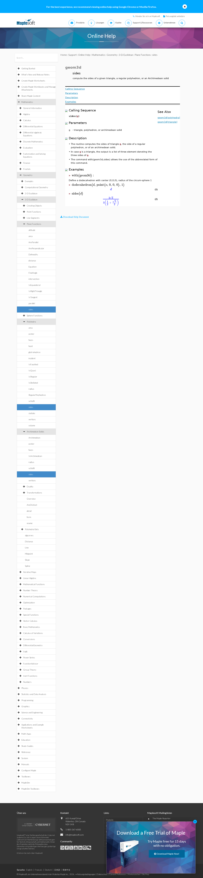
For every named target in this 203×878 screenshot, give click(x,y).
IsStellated (33, 382)
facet (31, 346)
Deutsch (48, 870)
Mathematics (27, 102)
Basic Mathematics (31, 627)
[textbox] (83, 175)
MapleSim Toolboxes (30, 788)
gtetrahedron (34, 352)
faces (31, 340)
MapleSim (25, 782)
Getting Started (28, 68)
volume (32, 425)
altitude (32, 230)
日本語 (57, 870)
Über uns (21, 812)
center (31, 334)
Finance (26, 163)
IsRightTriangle (35, 291)
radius (31, 389)
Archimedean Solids (35, 431)
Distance (29, 541)
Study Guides (27, 746)
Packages (27, 608)
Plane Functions (34, 224)
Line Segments (33, 218)
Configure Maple (28, 770)
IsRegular (33, 376)
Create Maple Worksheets (33, 80)
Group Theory (29, 669)
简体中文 (66, 870)
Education (25, 740)
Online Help (84, 54)
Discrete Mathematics (33, 141)
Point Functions (34, 211)
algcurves (29, 535)
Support (72, 54)
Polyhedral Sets (32, 529)
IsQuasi (32, 370)
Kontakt (64, 812)
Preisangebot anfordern (175, 16)
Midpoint (29, 553)
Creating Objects (34, 205)
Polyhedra (31, 321)
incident (32, 358)
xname (30, 523)
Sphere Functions (35, 315)
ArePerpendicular (36, 248)
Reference (25, 752)
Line (27, 547)
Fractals (26, 169)
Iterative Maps (29, 572)
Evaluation (28, 147)
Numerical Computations (34, 596)
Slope (27, 560)
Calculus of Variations (33, 633)
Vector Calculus (30, 621)
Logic (25, 651)
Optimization (29, 602)
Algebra (26, 114)
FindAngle (33, 273)
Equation (33, 266)
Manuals (25, 764)
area (31, 236)
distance (32, 260)
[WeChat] (89, 848)
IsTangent (33, 297)
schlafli (32, 401)
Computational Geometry (36, 187)
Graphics (25, 706)
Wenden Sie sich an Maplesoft (147, 16)
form (29, 517)
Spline (27, 566)
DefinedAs (33, 254)
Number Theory (30, 590)
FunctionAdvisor (30, 663)
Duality (30, 486)
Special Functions (31, 614)
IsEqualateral (34, 285)
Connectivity (27, 718)
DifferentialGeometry (33, 645)
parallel (32, 303)
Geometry (27, 175)
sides (31, 309)
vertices (32, 419)
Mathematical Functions (34, 584)
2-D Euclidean (31, 193)
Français (38, 870)
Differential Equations (33, 126)
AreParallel (33, 242)
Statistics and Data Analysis (33, 694)
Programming (27, 700)
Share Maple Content (30, 96)
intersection (34, 279)
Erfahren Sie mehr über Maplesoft (30, 853)
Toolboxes (25, 776)
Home (63, 54)
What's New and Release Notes (35, 74)
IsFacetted (33, 364)
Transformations (34, 492)
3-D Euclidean (31, 199)
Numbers (27, 682)
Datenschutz (102, 874)
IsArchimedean (35, 456)
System (24, 758)
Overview (31, 498)
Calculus (27, 120)
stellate (32, 413)
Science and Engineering (32, 712)
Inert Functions (30, 676)
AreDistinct (32, 505)
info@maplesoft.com (75, 834)
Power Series (29, 657)
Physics (24, 688)
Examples (29, 181)
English (29, 870)
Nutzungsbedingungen (86, 874)
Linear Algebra (29, 578)
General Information (32, 108)
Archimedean (34, 437)
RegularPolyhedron (37, 395)
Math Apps (26, 733)
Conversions (29, 639)
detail (29, 511)
